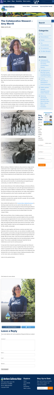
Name (2, 352)
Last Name (41, 152)
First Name (41, 145)
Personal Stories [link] (44, 37)
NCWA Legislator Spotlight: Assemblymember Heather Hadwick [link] (45, 90)
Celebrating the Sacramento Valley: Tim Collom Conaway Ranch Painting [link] (45, 63)
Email (2, 358)
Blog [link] (42, 34)
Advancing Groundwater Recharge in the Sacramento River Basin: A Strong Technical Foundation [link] (45, 101)
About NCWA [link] (27, 383)
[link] (1, 1)
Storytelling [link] (19, 1)
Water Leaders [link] (26, 1)
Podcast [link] (42, 40)
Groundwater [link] (35, 6)
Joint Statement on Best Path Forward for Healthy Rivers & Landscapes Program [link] (46, 73)
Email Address (41, 158)
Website (2, 363)
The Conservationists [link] (45, 44)
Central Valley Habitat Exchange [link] (25, 203)
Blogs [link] (13, 1)
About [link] (8, 1)
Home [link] (4, 1)
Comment (3, 339)
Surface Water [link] (26, 6)
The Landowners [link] (45, 48)
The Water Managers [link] (46, 51)
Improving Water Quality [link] (46, 6)
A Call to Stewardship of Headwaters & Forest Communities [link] (45, 81)
